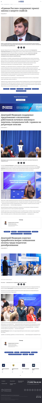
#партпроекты (35, 231)
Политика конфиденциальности (6, 398)
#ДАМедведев (7, 231)
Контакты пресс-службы (13, 384)
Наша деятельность (6, 4)
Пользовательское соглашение (5, 397)
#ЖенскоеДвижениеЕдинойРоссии (24, 231)
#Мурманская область (9, 352)
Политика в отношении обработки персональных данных (9, 399)
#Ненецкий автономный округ (17, 233)
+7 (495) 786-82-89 (34, 382)
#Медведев (14, 231)
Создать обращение (21, 99)
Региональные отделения (21, 381)
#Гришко (31, 354)
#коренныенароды (27, 233)
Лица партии (12, 381)
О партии (3, 381)
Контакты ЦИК (4, 383)
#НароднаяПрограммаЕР (25, 352)
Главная (2, 4)
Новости (11, 4)
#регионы (16, 352)
